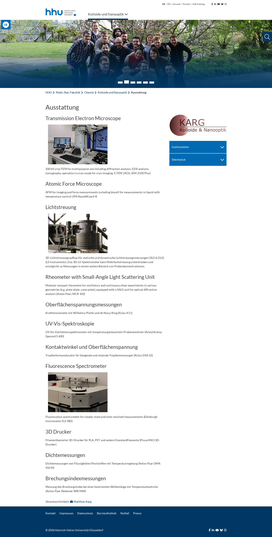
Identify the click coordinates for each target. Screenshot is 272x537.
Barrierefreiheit (106, 513)
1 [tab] (120, 82)
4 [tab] (139, 82)
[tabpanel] (136, 54)
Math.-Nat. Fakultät (68, 92)
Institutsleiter (180, 147)
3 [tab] (132, 82)
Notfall (124, 513)
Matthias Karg (82, 501)
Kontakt (50, 513)
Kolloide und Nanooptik (112, 92)
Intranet (177, 4)
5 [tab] (145, 82)
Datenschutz (85, 513)
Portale (186, 4)
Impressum (66, 513)
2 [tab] (126, 82)
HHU (48, 92)
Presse (137, 513)
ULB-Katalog (198, 4)
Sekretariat (179, 159)
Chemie (89, 92)
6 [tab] (151, 82)
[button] (267, 37)
